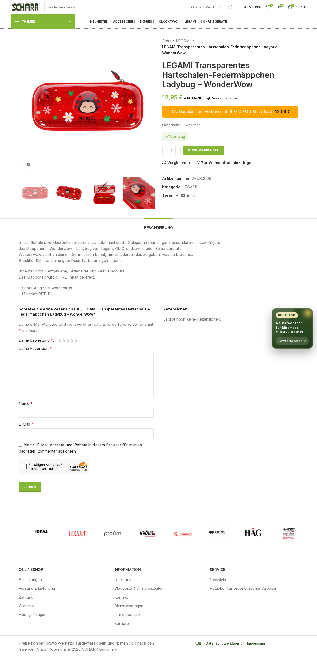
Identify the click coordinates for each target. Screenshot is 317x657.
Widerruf (26, 606)
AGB (198, 643)
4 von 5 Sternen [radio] (72, 340)
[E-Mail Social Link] (183, 196)
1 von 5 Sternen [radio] (60, 340)
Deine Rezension (35, 348)
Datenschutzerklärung (224, 643)
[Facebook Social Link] (177, 196)
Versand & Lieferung (37, 588)
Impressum (256, 643)
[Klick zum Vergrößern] (28, 165)
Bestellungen (30, 579)
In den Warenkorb (203, 150)
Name (26, 403)
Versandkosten (224, 98)
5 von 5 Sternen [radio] (76, 340)
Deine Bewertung (36, 340)
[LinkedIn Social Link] (189, 196)
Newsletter (219, 579)
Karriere (121, 623)
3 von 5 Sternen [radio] (68, 340)
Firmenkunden (127, 614)
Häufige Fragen (32, 614)
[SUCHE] (230, 7)
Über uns (122, 579)
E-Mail (26, 424)
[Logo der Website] (25, 6)
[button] (25, 193)
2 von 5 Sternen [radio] (64, 340)
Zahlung (26, 597)
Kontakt (121, 597)
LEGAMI (183, 40)
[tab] (158, 225)
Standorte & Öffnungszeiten (139, 588)
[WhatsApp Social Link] (194, 196)
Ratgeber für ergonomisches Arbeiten (243, 588)
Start (166, 40)
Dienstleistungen (128, 606)
